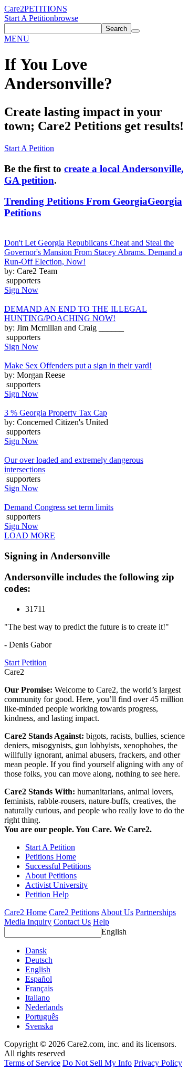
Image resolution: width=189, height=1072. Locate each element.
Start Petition (25, 662)
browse (66, 18)
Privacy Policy (158, 1062)
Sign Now (21, 289)
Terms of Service (32, 1062)
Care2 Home (25, 912)
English (114, 931)
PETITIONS (45, 8)
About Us (117, 912)
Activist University (56, 884)
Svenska (39, 1026)
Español (38, 978)
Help (101, 921)
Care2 (14, 8)
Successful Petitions (58, 866)
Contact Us (72, 921)
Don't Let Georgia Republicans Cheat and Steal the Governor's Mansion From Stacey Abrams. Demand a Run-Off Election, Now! (93, 252)
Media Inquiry (27, 921)
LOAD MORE (29, 535)
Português (41, 1016)
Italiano (37, 997)
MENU (16, 38)
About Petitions (51, 875)
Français (39, 988)
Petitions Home (50, 856)
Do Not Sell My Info (97, 1062)
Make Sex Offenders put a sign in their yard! (78, 365)
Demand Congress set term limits (58, 507)
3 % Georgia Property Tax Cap (55, 412)
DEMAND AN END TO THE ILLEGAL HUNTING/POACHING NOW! (75, 313)
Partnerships (155, 912)
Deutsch (38, 960)
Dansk (36, 950)
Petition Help (47, 894)
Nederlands (44, 1007)
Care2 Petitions (74, 912)
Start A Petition (29, 18)
